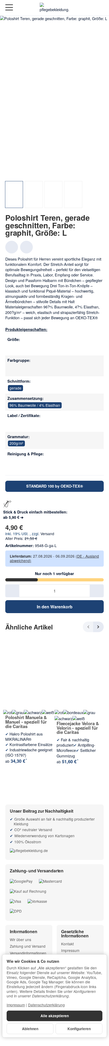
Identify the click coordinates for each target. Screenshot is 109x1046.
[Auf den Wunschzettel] (11, 247)
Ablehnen (30, 1028)
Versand (47, 533)
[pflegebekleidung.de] (54, 850)
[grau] (12, 369)
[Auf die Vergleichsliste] (26, 247)
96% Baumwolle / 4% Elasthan (35, 405)
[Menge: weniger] (12, 590)
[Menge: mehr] (97, 590)
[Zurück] (88, 627)
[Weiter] (98, 627)
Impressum (16, 1004)
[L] (12, 348)
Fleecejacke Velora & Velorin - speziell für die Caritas (78, 727)
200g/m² (16, 443)
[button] (14, 194)
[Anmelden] (90, 8)
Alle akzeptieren (54, 1015)
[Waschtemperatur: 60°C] (12, 462)
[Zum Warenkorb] (100, 8)
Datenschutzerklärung (46, 1004)
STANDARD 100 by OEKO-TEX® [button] (54, 486)
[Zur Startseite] (54, 8)
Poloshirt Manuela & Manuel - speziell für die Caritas (26, 721)
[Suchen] (20, 7)
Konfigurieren (79, 1028)
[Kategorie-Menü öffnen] (9, 7)
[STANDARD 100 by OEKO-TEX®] (12, 424)
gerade (15, 388)
